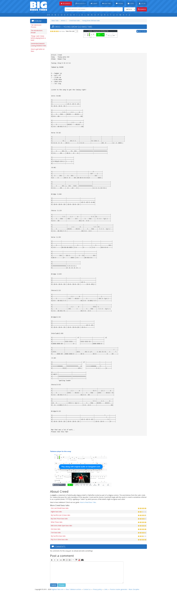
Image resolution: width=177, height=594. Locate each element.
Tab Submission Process (36, 26)
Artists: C (64, 21)
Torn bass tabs (56, 532)
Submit (94, 4)
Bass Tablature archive (73, 589)
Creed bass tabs (74, 21)
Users (131, 4)
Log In (142, 4)
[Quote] (73, 559)
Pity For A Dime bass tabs (59, 539)
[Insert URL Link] (60, 559)
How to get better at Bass (37, 50)
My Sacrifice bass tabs (58, 536)
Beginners (66, 4)
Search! (143, 9)
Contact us (87, 589)
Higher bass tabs (56, 512)
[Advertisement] (38, 84)
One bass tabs (55, 529)
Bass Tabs (55, 21)
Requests (81, 4)
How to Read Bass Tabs (88, 502)
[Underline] (57, 559)
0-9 (48, 15)
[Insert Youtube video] (79, 559)
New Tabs (107, 4)
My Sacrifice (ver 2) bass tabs (60, 515)
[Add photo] (82, 559)
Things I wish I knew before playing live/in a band (38, 38)
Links (106, 589)
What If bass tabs (56, 522)
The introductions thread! (37, 31)
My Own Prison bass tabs (59, 519)
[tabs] (76, 559)
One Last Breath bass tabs (60, 508)
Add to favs (142, 31)
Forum (120, 4)
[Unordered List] (70, 559)
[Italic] (54, 559)
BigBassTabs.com (58, 589)
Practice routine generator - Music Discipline (124, 589)
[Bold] (51, 559)
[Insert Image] (63, 559)
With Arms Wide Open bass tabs (61, 526)
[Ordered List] (67, 559)
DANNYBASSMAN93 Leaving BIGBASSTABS (38, 45)
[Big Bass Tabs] (38, 6)
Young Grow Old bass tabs (91, 21)
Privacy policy (97, 589)
